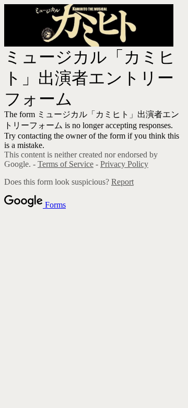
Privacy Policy (124, 164)
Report (122, 181)
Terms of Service (65, 164)
